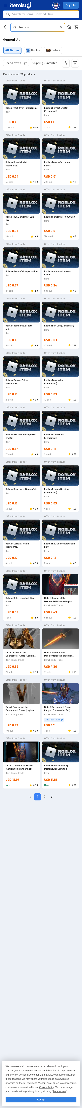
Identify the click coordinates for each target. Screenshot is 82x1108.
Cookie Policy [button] (46, 1087)
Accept (41, 1099)
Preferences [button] (59, 1091)
